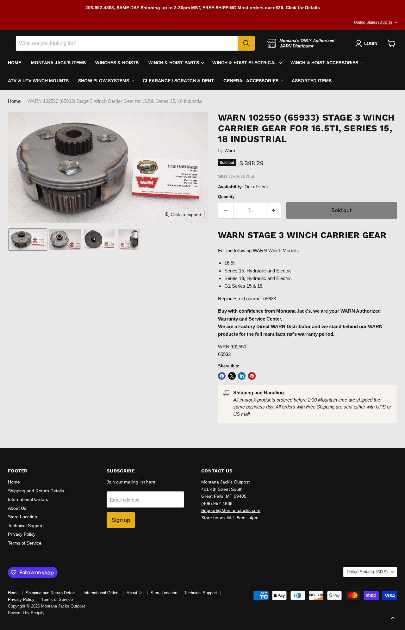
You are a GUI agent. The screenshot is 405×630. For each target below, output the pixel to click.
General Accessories (251, 80)
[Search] (246, 43)
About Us (17, 508)
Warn (229, 150)
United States (373, 22)
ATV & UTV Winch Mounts (38, 80)
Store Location (22, 516)
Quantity (226, 196)
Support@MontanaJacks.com (230, 510)
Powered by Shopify (26, 612)
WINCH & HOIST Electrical (245, 62)
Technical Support (26, 525)
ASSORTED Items (312, 80)
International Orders (28, 499)
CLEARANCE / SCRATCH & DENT (178, 80)
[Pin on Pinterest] (252, 376)
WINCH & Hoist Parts (174, 62)
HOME (15, 62)
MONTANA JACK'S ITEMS (58, 62)
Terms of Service (24, 543)
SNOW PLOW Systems (104, 80)
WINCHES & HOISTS (117, 62)
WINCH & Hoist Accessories (325, 62)
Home (14, 101)
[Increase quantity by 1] (274, 210)
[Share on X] (232, 376)
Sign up (121, 520)
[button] (28, 239)
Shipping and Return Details (36, 490)
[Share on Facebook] (222, 376)
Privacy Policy (21, 534)
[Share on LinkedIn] (242, 376)
